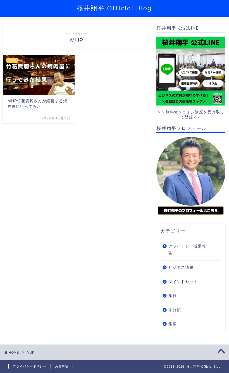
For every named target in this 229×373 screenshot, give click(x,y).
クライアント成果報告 (187, 250)
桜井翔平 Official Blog (114, 8)
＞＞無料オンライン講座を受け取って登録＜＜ (190, 114)
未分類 (174, 310)
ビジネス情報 (181, 267)
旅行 (172, 296)
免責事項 (61, 366)
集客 (172, 324)
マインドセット (183, 282)
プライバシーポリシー (29, 366)
